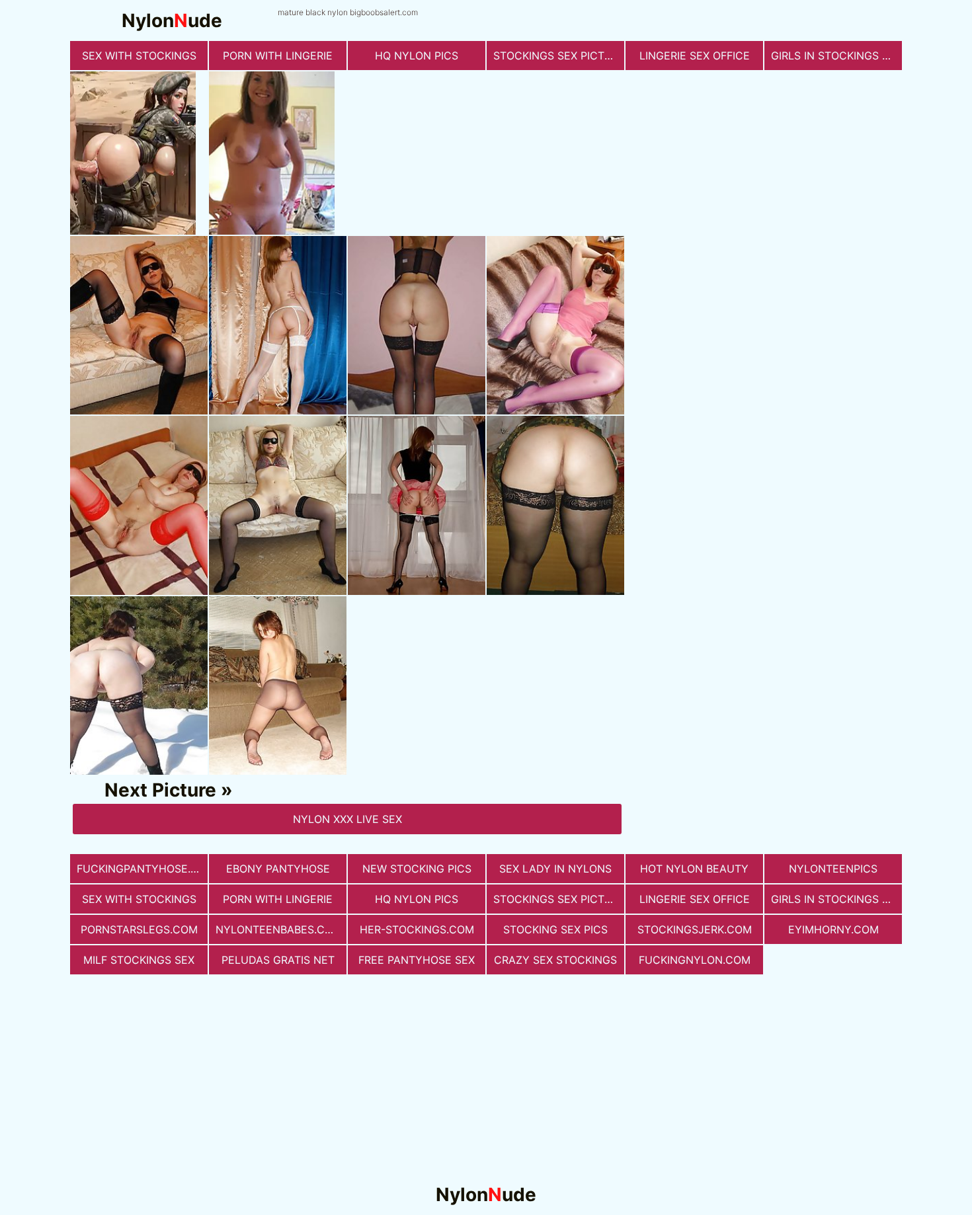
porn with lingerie (278, 55)
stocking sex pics (555, 929)
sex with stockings (139, 55)
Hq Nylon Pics (416, 55)
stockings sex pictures (558, 55)
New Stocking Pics (416, 868)
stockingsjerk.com (694, 929)
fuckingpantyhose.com (142, 868)
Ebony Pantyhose (278, 868)
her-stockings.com (417, 929)
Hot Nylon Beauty (694, 868)
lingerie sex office (694, 55)
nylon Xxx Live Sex (347, 819)
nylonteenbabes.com (279, 929)
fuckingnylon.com (694, 959)
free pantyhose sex (416, 959)
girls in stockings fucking (836, 55)
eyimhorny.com (833, 929)
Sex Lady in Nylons (555, 868)
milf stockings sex (138, 959)
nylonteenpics (833, 868)
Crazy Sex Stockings (555, 959)
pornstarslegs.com (139, 929)
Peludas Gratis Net (278, 959)
